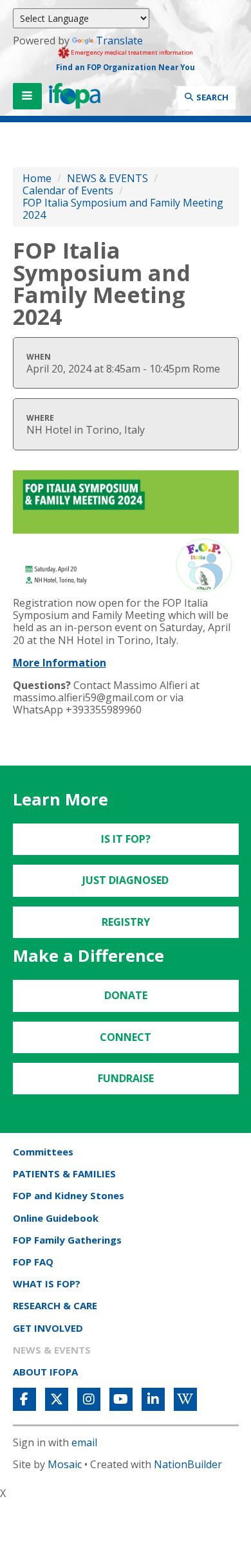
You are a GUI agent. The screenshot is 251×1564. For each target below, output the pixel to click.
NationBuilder (188, 1464)
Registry (126, 922)
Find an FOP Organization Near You (125, 67)
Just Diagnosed (125, 880)
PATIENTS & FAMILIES (64, 1173)
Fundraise (126, 1078)
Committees (43, 1151)
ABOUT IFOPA (45, 1371)
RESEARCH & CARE (55, 1305)
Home (37, 178)
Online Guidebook (55, 1217)
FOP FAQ (33, 1261)
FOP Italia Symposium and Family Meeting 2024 (123, 209)
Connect (125, 1037)
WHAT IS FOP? (46, 1283)
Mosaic (65, 1464)
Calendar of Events (68, 190)
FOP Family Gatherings (67, 1239)
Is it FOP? (126, 839)
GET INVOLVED (48, 1327)
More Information (59, 663)
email (84, 1442)
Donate (125, 995)
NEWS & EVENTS (107, 178)
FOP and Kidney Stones (68, 1195)
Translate (119, 40)
